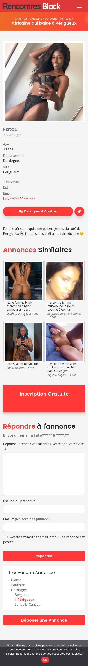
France (16, 580)
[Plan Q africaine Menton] (23, 341)
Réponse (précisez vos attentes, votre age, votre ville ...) (43, 446)
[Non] (83, 653)
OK (45, 660)
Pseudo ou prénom (19, 501)
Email (26, 519)
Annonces (21, 18)
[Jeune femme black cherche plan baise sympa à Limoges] (23, 280)
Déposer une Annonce (44, 620)
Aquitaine (36, 18)
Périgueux (66, 18)
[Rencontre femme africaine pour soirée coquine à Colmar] (64, 280)
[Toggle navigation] (79, 6)
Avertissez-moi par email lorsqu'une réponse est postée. (44, 539)
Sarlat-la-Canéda (27, 604)
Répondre (44, 556)
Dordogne (51, 18)
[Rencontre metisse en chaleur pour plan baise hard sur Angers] (64, 341)
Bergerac (22, 594)
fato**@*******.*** (19, 198)
